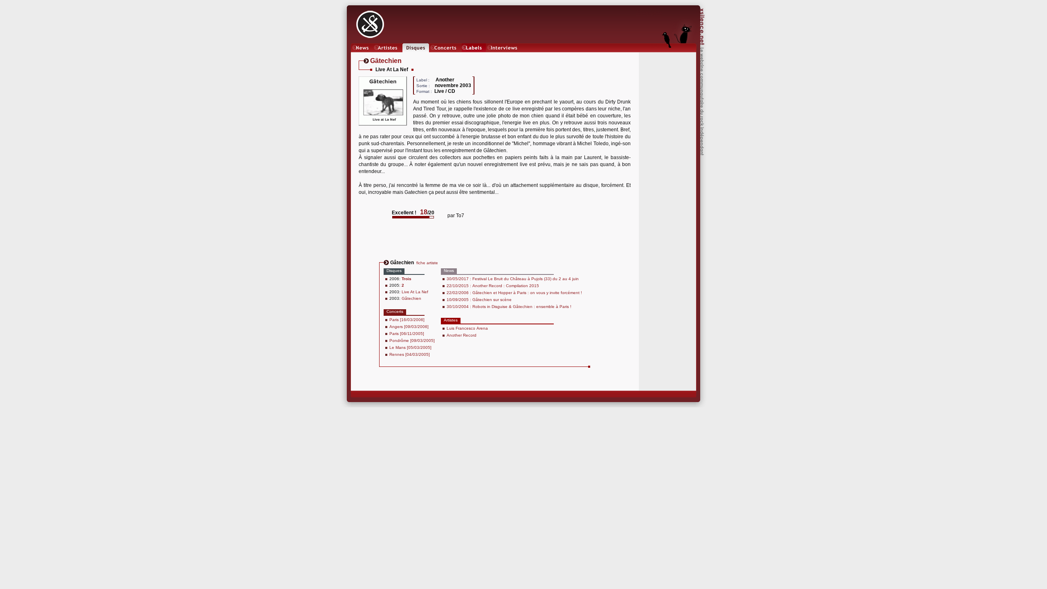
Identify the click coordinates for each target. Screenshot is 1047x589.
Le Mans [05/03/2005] (410, 347)
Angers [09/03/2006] (409, 326)
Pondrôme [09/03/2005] (412, 340)
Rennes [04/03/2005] (409, 354)
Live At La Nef (415, 292)
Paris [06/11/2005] (406, 333)
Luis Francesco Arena (467, 328)
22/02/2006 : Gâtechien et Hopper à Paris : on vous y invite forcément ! (514, 292)
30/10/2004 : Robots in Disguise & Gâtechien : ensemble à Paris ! (509, 306)
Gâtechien (411, 298)
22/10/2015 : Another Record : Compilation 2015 (493, 285)
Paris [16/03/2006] (407, 319)
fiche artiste (427, 263)
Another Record (461, 335)
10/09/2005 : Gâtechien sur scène (479, 299)
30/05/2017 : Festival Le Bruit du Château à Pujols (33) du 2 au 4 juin (513, 279)
